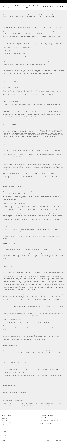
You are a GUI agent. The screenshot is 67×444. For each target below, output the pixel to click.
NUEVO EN (17, 5)
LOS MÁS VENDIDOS (25, 5)
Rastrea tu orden (5, 420)
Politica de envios (5, 418)
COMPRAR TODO (35, 5)
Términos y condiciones (6, 431)
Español (3, 440)
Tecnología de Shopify (60, 440)
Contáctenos (4, 427)
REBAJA (27, 7)
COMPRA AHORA (47, 1)
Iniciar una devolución (6, 422)
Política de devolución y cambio (8, 424)
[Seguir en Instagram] (5, 436)
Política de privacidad (6, 429)
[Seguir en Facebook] (2, 436)
